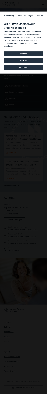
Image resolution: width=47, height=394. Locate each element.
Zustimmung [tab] (9, 16)
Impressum (32, 43)
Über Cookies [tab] (41, 16)
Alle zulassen (23, 67)
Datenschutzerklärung (12, 43)
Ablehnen (23, 54)
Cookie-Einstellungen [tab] (25, 16)
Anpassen (23, 60)
